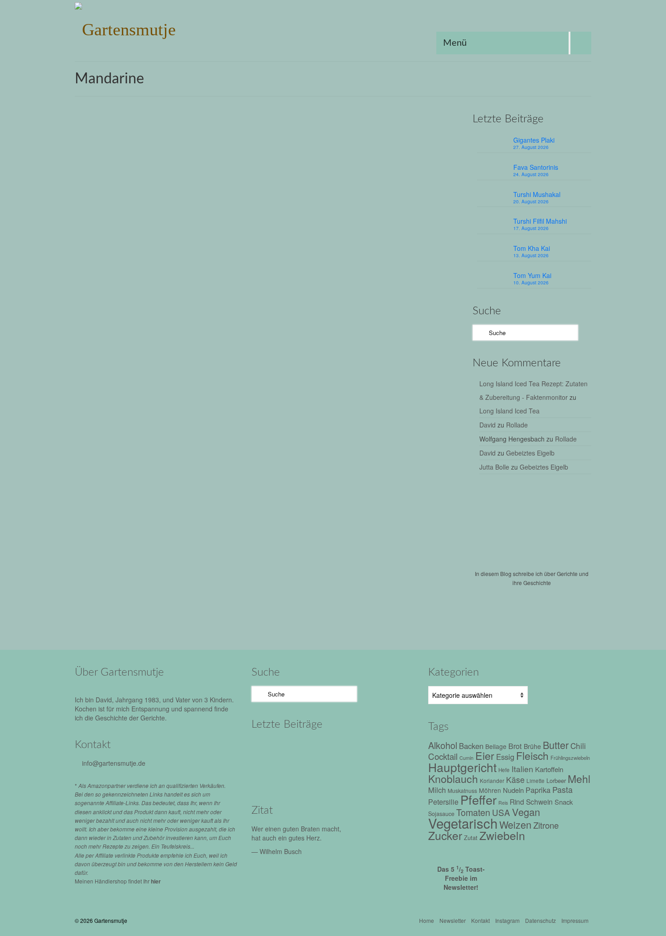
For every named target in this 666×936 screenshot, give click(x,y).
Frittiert (342, 245)
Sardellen (253, 438)
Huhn (442, 245)
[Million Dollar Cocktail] (386, 774)
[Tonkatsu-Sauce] (151, 369)
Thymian (345, 438)
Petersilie (443, 802)
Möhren (250, 428)
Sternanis (300, 265)
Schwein (539, 801)
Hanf (303, 611)
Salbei (424, 428)
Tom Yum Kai (532, 275)
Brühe (272, 245)
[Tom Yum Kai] (309, 774)
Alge (250, 418)
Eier (484, 755)
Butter (556, 745)
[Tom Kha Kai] (270, 774)
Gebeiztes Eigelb (530, 452)
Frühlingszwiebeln (376, 245)
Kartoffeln (549, 769)
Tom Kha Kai (531, 248)
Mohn (366, 611)
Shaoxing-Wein (434, 255)
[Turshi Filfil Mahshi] (386, 749)
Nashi (301, 428)
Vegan (300, 621)
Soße (325, 438)
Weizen (515, 824)
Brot (515, 745)
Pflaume (361, 428)
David (487, 424)
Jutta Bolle (494, 466)
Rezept (288, 155)
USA (320, 265)
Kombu (396, 418)
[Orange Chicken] (151, 195)
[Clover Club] (347, 774)
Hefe (504, 769)
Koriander (492, 780)
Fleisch (322, 245)
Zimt (405, 438)
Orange (323, 255)
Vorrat (390, 438)
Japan (347, 418)
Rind (517, 801)
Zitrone (546, 825)
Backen (471, 745)
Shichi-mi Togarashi (265, 621)
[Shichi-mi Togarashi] (151, 553)
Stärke (277, 265)
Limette (535, 780)
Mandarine (298, 255)
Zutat (304, 329)
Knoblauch (254, 255)
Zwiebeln (252, 448)
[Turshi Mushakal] (347, 749)
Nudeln (513, 790)
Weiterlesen (309, 223)
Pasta (562, 789)
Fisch (310, 418)
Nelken (320, 428)
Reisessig (380, 255)
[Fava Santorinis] (309, 749)
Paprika (538, 789)
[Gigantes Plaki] (270, 749)
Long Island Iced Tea (509, 410)
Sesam (403, 255)
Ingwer (328, 418)
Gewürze (283, 611)
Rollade (517, 424)
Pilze (380, 428)
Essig (304, 245)
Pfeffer (343, 255)
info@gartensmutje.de (113, 763)
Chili (288, 245)
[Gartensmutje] (156, 27)
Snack (564, 801)
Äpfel (264, 418)
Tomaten (369, 438)
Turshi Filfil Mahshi (540, 221)
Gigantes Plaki (534, 139)
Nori (381, 611)
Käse (515, 779)
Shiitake (277, 438)
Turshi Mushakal (536, 194)
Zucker (336, 265)
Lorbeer (417, 418)
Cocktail (443, 756)
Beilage (496, 746)
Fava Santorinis (535, 167)
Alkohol (253, 245)
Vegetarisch (325, 621)
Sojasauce (254, 265)
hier (156, 881)
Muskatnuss (277, 428)
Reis (359, 255)
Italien (522, 768)
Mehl (579, 778)
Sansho (444, 428)
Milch (437, 789)
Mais (276, 255)
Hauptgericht (417, 245)
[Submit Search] (479, 333)
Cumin (466, 757)
